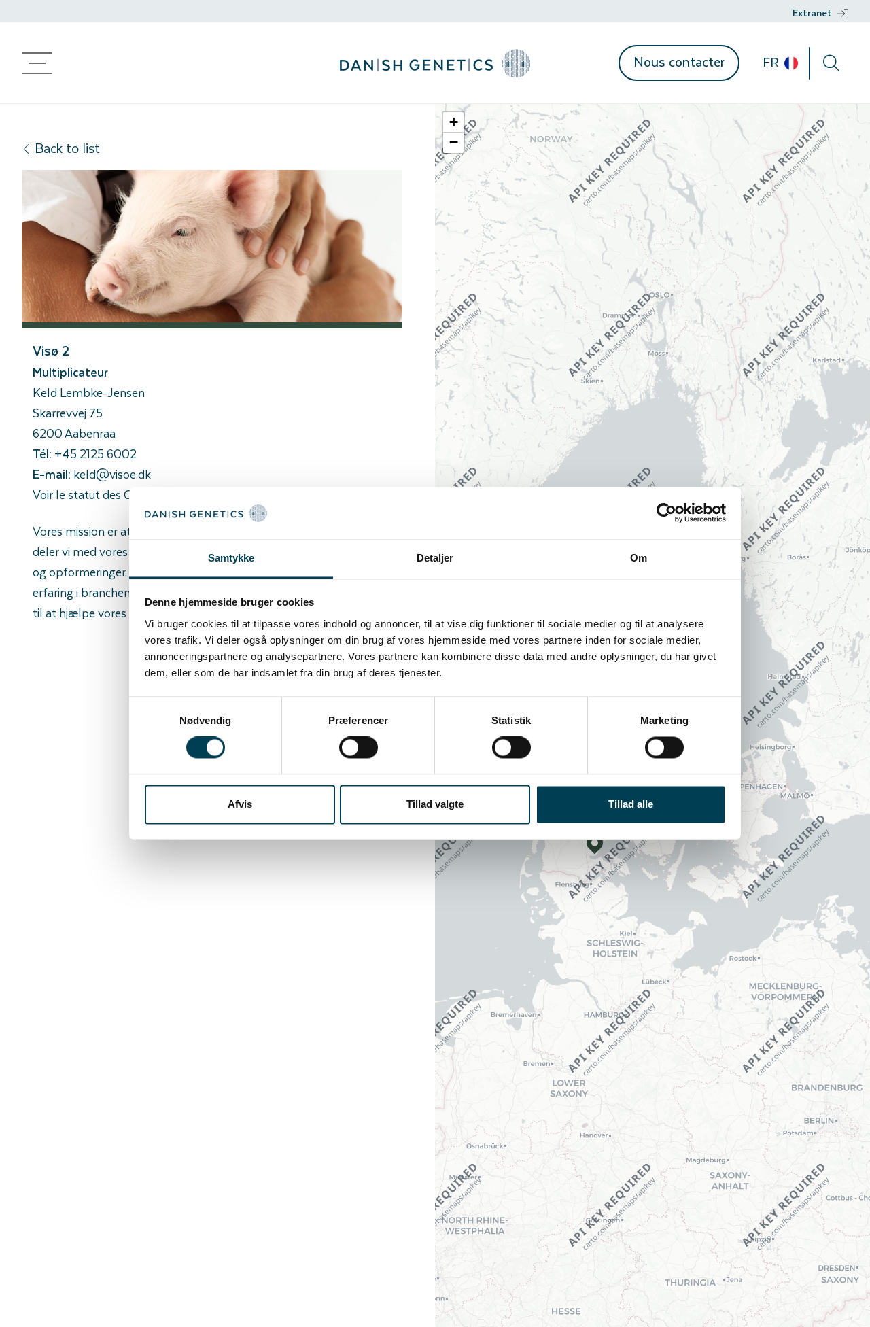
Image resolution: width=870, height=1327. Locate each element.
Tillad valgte (435, 804)
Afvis (240, 804)
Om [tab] (638, 558)
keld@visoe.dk (112, 473)
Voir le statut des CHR (90, 494)
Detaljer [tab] (435, 558)
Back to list (67, 147)
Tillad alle (630, 804)
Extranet (812, 12)
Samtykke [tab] (231, 558)
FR (772, 61)
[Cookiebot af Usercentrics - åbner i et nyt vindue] (666, 513)
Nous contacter (679, 61)
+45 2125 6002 (95, 453)
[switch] (358, 748)
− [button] (453, 142)
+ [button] (453, 122)
